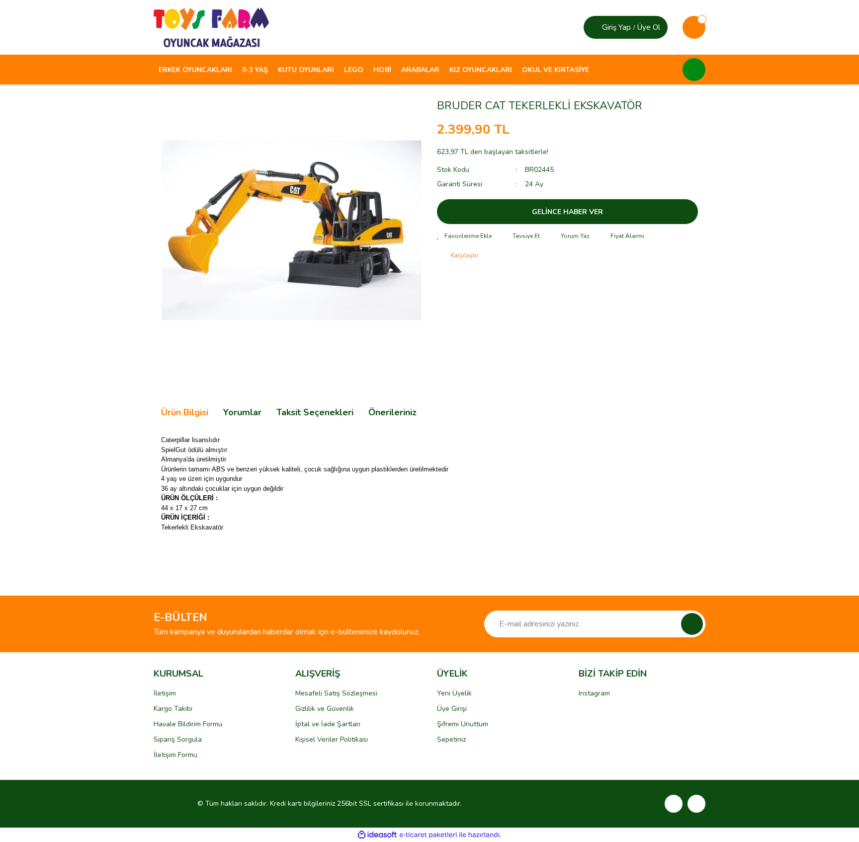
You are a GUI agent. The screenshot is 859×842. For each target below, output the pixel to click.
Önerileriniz (392, 412)
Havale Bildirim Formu (188, 724)
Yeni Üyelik (454, 693)
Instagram (594, 693)
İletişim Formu (175, 755)
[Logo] (211, 27)
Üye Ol (648, 27)
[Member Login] (594, 27)
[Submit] (692, 624)
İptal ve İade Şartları (327, 724)
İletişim (165, 693)
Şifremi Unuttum (462, 724)
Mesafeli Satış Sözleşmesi (336, 693)
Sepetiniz (451, 739)
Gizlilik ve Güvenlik (324, 708)
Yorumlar (242, 412)
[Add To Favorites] (464, 235)
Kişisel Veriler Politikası (331, 739)
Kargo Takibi (173, 708)
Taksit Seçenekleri (314, 412)
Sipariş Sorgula (178, 739)
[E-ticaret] (428, 834)
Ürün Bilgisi (184, 412)
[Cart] (694, 27)
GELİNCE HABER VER (567, 212)
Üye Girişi (452, 708)
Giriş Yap (616, 27)
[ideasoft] (377, 835)
